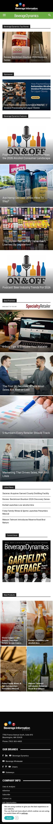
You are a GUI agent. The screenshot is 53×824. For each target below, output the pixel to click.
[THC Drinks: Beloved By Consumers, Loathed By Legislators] (26, 229)
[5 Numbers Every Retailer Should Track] (26, 417)
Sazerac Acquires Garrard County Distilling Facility (25, 493)
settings (24, 813)
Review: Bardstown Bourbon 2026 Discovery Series (26, 499)
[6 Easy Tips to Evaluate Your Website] (26, 331)
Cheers (15, 767)
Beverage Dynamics (20, 756)
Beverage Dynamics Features (15, 116)
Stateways (10, 772)
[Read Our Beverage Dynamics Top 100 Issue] (26, 561)
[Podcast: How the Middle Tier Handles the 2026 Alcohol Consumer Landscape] (26, 142)
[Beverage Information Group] (26, 6)
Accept (9, 818)
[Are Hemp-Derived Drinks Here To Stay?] (26, 185)
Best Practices (9, 301)
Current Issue (12, 535)
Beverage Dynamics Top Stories (16, 27)
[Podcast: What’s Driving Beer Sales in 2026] (26, 47)
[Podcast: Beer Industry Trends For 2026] (26, 272)
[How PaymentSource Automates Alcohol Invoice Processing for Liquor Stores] (26, 94)
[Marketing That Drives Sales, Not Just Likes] (26, 460)
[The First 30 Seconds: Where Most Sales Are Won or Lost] (26, 374)
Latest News (9, 487)
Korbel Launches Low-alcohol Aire (18, 505)
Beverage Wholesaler (14, 761)
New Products (9, 595)
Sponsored (8, 74)
